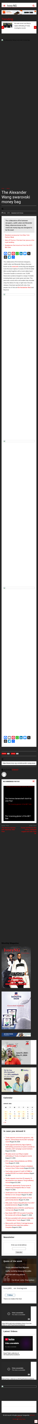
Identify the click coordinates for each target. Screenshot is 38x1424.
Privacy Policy (21, 1419)
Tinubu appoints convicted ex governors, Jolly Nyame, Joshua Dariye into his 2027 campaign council (19, 1139)
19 (14, 1116)
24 (5, 1118)
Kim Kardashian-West (24, 287)
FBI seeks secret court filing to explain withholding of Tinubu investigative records (22, 26)
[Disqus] (19, 860)
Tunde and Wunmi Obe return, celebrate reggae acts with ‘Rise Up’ (28, 830)
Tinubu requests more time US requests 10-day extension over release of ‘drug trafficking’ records (19, 1180)
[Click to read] (19, 794)
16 (32, 1114)
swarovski (15, 266)
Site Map (15, 1419)
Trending (7, 19)
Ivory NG (12, 5)
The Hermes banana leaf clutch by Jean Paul (8, 829)
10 (5, 1114)
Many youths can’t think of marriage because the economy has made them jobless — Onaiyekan (19, 1225)
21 (23, 1116)
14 (23, 1114)
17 (5, 1116)
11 (10, 1114)
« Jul (5, 1122)
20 (19, 1116)
